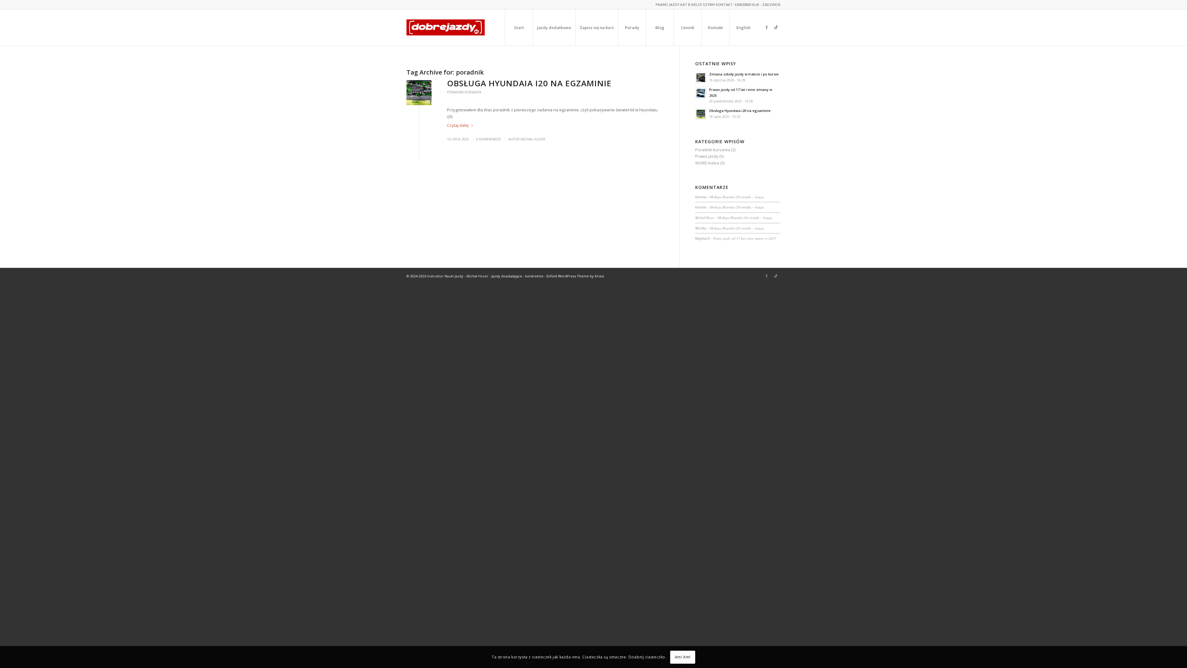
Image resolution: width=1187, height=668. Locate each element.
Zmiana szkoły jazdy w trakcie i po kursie (744, 74)
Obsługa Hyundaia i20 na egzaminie (529, 83)
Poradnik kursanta (464, 92)
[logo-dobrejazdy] (445, 27)
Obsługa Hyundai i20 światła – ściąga (736, 197)
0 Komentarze (488, 139)
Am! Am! (683, 657)
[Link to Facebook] (766, 27)
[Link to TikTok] (776, 27)
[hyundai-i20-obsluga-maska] (419, 92)
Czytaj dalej (458, 125)
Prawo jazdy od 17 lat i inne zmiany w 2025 (744, 238)
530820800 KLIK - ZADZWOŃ (757, 4)
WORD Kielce (707, 163)
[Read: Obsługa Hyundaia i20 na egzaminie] (700, 114)
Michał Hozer (533, 139)
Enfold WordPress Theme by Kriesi (575, 276)
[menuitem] (519, 27)
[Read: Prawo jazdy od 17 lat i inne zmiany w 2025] (700, 93)
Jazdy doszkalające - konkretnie (517, 276)
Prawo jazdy (706, 156)
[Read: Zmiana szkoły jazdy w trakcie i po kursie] (700, 77)
